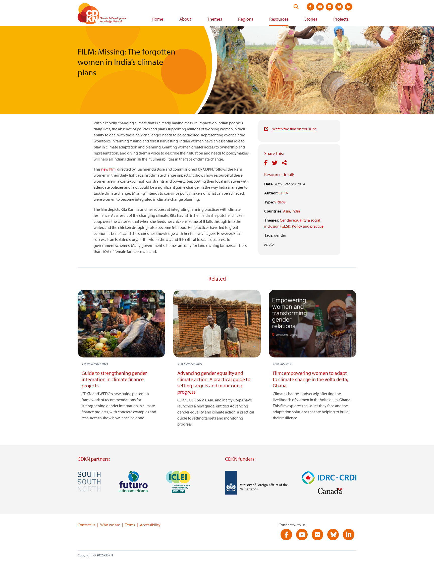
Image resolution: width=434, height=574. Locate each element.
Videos (280, 201)
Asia (286, 211)
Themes (214, 19)
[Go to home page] (109, 14)
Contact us (86, 524)
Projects (340, 19)
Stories (310, 19)
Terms (130, 524)
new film (108, 169)
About (185, 19)
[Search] (296, 6)
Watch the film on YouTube (294, 128)
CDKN (284, 192)
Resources (278, 19)
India (296, 211)
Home (157, 19)
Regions (245, 19)
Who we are (110, 524)
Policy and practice (307, 226)
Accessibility (150, 524)
